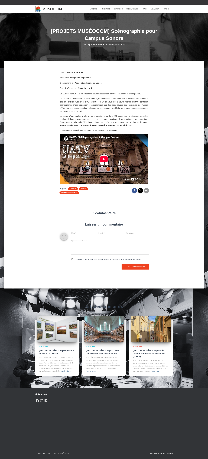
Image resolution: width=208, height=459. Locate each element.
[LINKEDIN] (46, 400)
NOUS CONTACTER (43, 453)
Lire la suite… (66, 371)
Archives (73, 188)
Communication (132, 9)
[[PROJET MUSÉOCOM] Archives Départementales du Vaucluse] (104, 329)
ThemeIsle (169, 453)
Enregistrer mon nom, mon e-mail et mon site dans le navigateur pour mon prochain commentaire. (108, 259)
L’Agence (93, 9)
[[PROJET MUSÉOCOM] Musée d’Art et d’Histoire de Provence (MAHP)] (151, 329)
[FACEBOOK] (37, 400)
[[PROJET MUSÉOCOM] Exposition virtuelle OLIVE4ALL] (57, 329)
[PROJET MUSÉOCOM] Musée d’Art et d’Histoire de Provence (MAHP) (149, 353)
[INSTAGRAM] (42, 400)
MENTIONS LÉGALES (61, 453)
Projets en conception (69, 192)
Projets (83, 188)
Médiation (106, 9)
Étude (145, 9)
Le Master (155, 9)
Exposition (118, 9)
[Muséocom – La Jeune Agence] (48, 9)
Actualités (43, 346)
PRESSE (167, 9)
